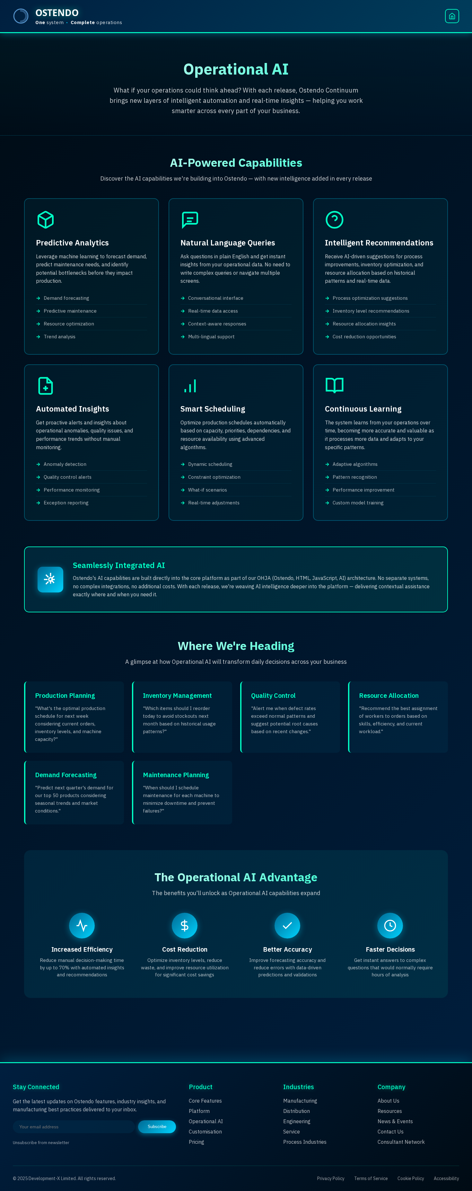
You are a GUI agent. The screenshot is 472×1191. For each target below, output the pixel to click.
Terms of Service (371, 1178)
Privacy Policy (331, 1178)
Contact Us (391, 1131)
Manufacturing (300, 1101)
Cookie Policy (411, 1178)
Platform (199, 1111)
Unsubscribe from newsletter (41, 1142)
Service (291, 1131)
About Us (388, 1101)
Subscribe (157, 1126)
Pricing (196, 1142)
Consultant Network (401, 1142)
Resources (390, 1111)
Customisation (205, 1131)
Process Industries (305, 1142)
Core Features (205, 1101)
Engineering (296, 1121)
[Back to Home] (452, 16)
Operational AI (206, 1121)
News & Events (395, 1121)
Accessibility (446, 1178)
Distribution (296, 1111)
